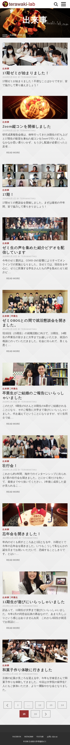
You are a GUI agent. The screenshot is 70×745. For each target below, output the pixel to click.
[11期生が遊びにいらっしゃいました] (35, 582)
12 (39, 705)
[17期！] (35, 175)
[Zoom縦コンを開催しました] (35, 107)
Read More (13, 152)
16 (35, 714)
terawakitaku (29, 77)
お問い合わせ (52, 736)
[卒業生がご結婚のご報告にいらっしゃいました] (35, 374)
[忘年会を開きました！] (35, 514)
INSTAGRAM (28, 736)
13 (51, 705)
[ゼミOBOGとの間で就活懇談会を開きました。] (35, 301)
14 (62, 705)
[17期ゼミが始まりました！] (35, 54)
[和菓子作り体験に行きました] (35, 650)
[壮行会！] (35, 446)
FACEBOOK (16, 736)
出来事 (5, 68)
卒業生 (14, 316)
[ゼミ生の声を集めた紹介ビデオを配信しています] (35, 228)
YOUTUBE (40, 736)
